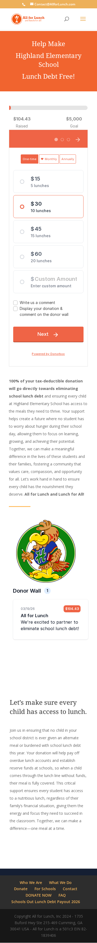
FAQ (62, 895)
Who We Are (31, 882)
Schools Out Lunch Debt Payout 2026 (45, 901)
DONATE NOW (38, 895)
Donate (20, 888)
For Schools (45, 888)
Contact (70, 888)
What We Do (60, 882)
